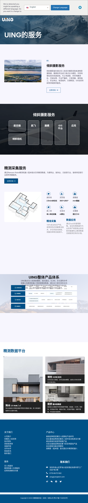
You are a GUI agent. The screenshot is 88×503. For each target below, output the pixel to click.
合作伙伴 (7, 449)
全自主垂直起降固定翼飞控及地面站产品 (61, 444)
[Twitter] (61, 481)
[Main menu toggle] (83, 19)
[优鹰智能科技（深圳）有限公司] (7, 19)
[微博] (47, 481)
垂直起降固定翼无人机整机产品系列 (60, 436)
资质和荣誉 (8, 444)
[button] (54, 90)
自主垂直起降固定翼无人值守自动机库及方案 (63, 439)
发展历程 (7, 446)
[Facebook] (56, 481)
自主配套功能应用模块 (54, 446)
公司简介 (7, 436)
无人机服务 (8, 466)
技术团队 (7, 441)
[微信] (52, 481)
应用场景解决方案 (11, 471)
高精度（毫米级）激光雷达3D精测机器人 (61, 449)
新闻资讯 (7, 451)
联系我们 (7, 453)
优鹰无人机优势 (10, 439)
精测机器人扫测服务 (12, 468)
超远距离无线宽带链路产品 (56, 441)
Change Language (60, 7)
